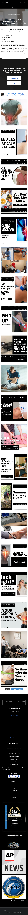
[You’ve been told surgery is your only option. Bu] (14, 230)
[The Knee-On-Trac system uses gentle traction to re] (14, 674)
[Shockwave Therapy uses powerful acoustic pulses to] (14, 289)
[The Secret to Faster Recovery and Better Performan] (14, 378)
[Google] (18, 776)
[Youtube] (15, 776)
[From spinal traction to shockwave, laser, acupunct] (14, 555)
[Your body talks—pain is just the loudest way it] (14, 437)
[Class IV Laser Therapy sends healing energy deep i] (14, 319)
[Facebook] (9, 776)
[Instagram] (12, 776)
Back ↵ (25, 53)
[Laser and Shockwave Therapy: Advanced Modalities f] (14, 526)
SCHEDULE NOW (14, 78)
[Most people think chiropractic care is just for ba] (14, 171)
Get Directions (14, 715)
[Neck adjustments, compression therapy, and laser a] (14, 585)
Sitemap (19, 912)
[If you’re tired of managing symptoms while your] (14, 201)
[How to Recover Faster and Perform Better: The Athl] (14, 260)
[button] (14, 7)
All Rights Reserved (11, 912)
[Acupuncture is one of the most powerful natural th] (14, 408)
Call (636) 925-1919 (14, 737)
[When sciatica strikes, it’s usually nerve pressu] (14, 615)
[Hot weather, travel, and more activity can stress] (14, 496)
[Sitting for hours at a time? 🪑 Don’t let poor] (14, 467)
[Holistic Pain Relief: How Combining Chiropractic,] (14, 112)
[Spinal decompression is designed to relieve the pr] (14, 349)
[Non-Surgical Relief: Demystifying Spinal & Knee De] (14, 644)
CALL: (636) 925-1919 (14, 83)
